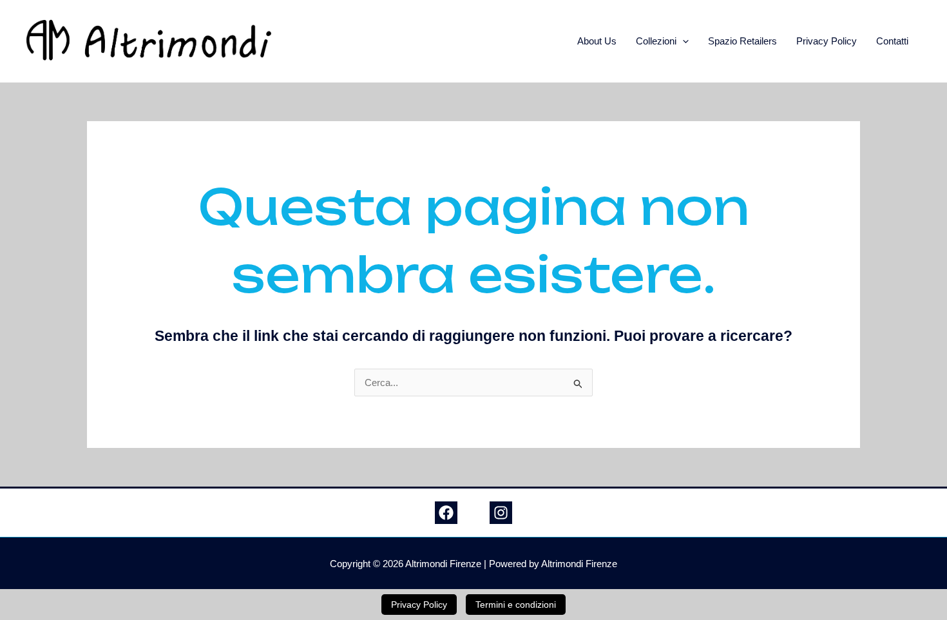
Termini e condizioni (515, 604)
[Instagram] (501, 512)
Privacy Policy (826, 40)
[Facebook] (446, 512)
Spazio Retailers (742, 40)
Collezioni (656, 40)
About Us (597, 40)
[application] (682, 40)
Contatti (892, 40)
